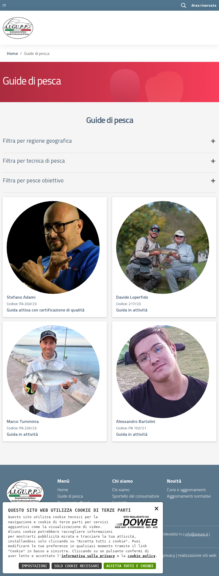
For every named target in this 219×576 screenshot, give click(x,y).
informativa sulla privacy (88, 556)
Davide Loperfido (132, 297)
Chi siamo (121, 489)
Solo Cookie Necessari (76, 566)
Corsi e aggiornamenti (186, 489)
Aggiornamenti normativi (189, 496)
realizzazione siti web (197, 555)
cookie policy (141, 556)
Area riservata (203, 5)
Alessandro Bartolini (135, 421)
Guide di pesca (70, 496)
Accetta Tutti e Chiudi (129, 566)
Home (12, 53)
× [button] (156, 508)
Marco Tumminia (23, 421)
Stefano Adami (21, 297)
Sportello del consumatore (135, 496)
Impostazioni (34, 566)
